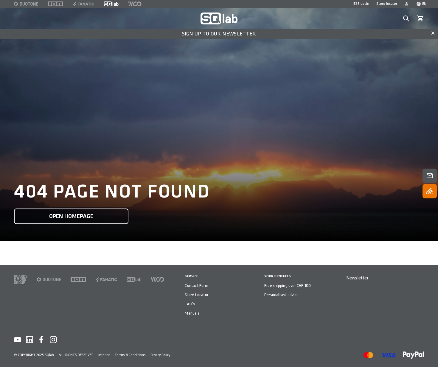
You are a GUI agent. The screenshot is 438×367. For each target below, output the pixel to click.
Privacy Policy (160, 355)
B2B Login (361, 3)
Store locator (386, 3)
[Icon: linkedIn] (29, 339)
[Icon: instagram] (53, 339)
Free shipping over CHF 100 (287, 285)
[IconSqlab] (111, 4)
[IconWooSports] (135, 4)
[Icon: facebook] (41, 339)
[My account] (406, 3)
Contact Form (196, 285)
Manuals (192, 313)
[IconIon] (55, 4)
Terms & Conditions (130, 355)
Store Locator (196, 294)
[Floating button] (430, 176)
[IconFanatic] (83, 4)
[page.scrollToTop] (430, 353)
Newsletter (357, 278)
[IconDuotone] (26, 4)
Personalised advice (281, 294)
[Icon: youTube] (17, 339)
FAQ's (190, 304)
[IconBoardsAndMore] (20, 279)
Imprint (104, 355)
